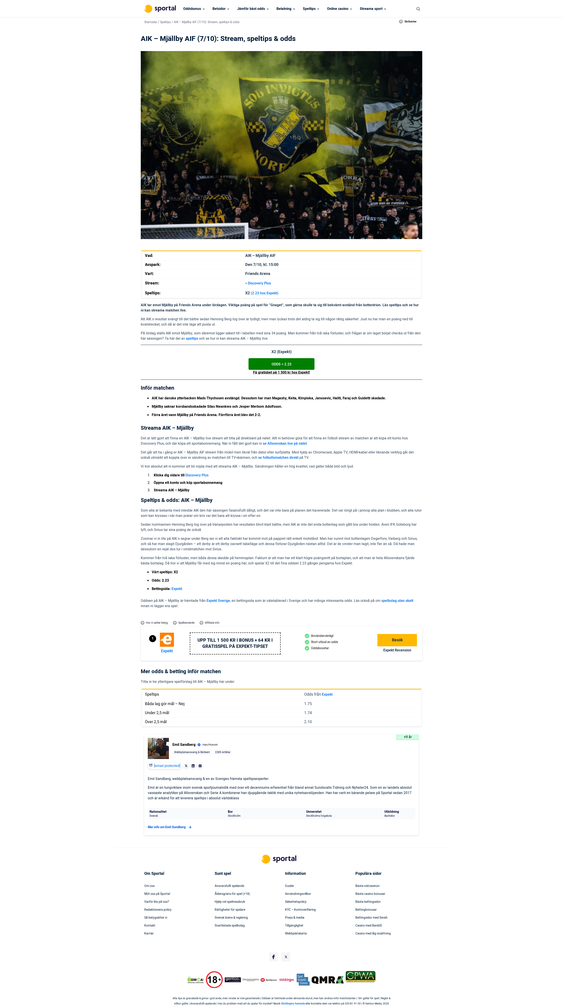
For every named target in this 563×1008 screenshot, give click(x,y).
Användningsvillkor (298, 894)
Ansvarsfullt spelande (229, 886)
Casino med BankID (368, 925)
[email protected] (167, 765)
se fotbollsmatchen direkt (278, 457)
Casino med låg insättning (373, 933)
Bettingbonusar (366, 910)
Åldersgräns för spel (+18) (232, 894)
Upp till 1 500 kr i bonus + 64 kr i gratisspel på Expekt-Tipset (235, 643)
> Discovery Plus (258, 283)
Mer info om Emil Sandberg (167, 827)
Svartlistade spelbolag (230, 925)
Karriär (149, 933)
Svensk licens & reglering (231, 918)
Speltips (309, 8)
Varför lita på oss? (156, 902)
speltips (192, 338)
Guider (289, 886)
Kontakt (149, 925)
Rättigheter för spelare (230, 910)
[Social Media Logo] (273, 957)
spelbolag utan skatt (397, 600)
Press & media (294, 918)
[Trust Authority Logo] (233, 980)
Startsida (150, 22)
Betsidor (219, 8)
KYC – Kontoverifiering (300, 910)
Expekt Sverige (218, 600)
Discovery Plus (196, 475)
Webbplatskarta (296, 933)
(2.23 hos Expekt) (264, 293)
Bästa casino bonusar (370, 894)
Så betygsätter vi (155, 918)
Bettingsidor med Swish (371, 918)
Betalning (283, 8)
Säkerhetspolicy (296, 902)
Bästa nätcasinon (367, 886)
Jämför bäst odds (251, 8)
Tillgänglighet (294, 925)
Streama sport (371, 8)
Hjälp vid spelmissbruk (230, 902)
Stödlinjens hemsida (293, 1004)
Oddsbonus (192, 8)
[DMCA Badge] (195, 980)
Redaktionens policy (158, 910)
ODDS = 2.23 (281, 364)
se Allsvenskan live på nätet (285, 443)
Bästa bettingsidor (368, 902)
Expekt (177, 589)
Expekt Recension (397, 650)
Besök (397, 640)
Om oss (149, 886)
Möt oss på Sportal (157, 894)
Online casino (337, 8)
